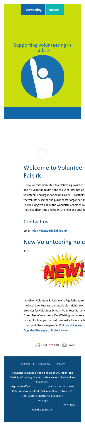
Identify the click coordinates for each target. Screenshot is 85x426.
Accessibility (32, 10)
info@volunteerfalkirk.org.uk (49, 231)
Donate (54, 10)
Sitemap (25, 363)
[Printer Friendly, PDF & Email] (55, 345)
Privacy (61, 363)
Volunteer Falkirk (42, 29)
